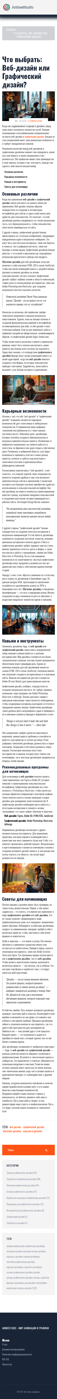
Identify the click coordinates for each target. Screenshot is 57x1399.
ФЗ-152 (5, 1359)
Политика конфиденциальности (17, 1354)
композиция (12, 1288)
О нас (4, 1344)
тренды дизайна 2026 (27, 1288)
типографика (41, 1283)
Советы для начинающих (16, 186)
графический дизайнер (35, 1246)
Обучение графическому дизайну (23, 1185)
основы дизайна (39, 1251)
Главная (11, 30)
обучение (27, 1251)
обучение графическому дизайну (21, 1262)
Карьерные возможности (15, 177)
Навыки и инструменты (15, 181)
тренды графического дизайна (20, 1277)
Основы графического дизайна (22, 1191)
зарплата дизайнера (33, 1267)
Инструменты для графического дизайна (25, 1210)
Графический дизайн (17, 1217)
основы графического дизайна (20, 1272)
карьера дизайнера (15, 1267)
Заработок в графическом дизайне (23, 1179)
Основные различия (13, 172)
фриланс (10, 1283)
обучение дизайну (12, 1131)
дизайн (36, 1272)
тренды (36, 1277)
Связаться (7, 1364)
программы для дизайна (25, 1283)
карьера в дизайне (32, 1131)
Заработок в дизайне (17, 1223)
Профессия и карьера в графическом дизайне (28, 1198)
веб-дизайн (15, 1127)
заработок (44, 1277)
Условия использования (13, 1349)
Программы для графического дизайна (25, 1204)
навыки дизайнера (32, 1256)
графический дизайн (34, 136)
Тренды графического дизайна (22, 1173)
